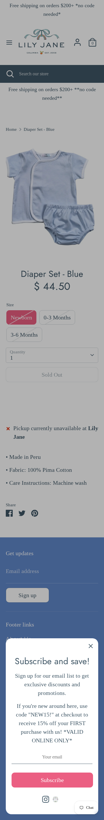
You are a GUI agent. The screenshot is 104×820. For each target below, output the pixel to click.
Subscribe (52, 780)
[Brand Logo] (55, 799)
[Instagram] (45, 799)
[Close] (90, 645)
